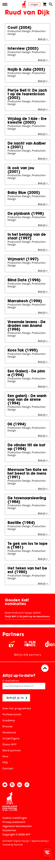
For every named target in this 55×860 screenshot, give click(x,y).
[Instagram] (12, 784)
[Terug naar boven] (45, 668)
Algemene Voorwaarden (17, 826)
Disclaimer (9, 830)
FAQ (5, 762)
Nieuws (7, 726)
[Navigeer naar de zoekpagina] (51, 4)
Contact (7, 768)
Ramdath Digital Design (15, 840)
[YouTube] (4, 784)
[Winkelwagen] (44, 4)
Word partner (11, 750)
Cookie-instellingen (14, 818)
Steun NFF (9, 744)
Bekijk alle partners (27, 654)
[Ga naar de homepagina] (24, 4)
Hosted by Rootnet (12, 844)
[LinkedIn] (19, 784)
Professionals (11, 714)
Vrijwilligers (10, 738)
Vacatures (9, 732)
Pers (5, 756)
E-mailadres (10, 680)
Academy (8, 720)
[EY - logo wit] (9, 644)
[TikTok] (26, 784)
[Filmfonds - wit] (27, 644)
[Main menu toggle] (4, 4)
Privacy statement (13, 822)
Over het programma (16, 708)
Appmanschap (40, 840)
